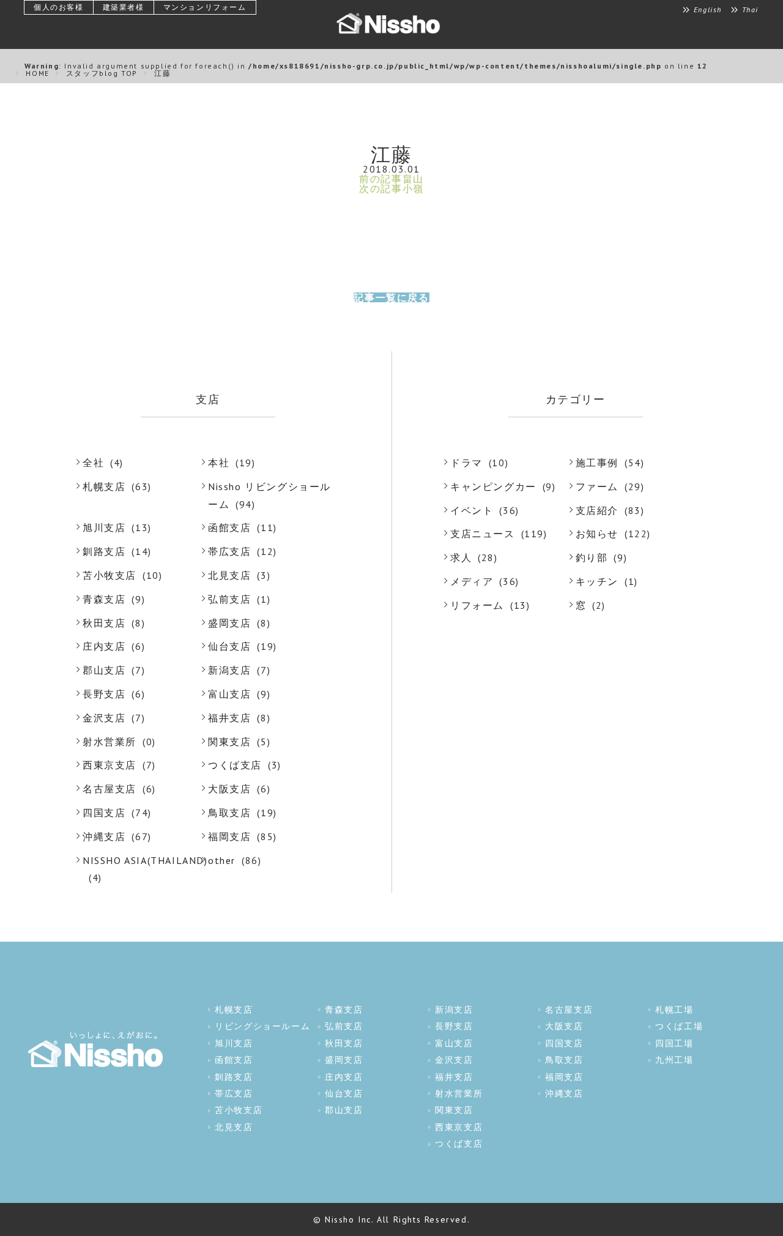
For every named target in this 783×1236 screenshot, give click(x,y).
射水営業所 (109, 741)
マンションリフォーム (205, 7)
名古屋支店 (109, 789)
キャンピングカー (493, 486)
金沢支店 (104, 718)
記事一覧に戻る (391, 297)
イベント (471, 510)
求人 (461, 557)
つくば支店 (235, 765)
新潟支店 (229, 670)
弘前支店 (229, 599)
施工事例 (597, 462)
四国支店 (104, 812)
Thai (750, 9)
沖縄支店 (104, 836)
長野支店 (104, 694)
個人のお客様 (59, 7)
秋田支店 (104, 623)
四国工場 (674, 1043)
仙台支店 (229, 646)
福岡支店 (229, 836)
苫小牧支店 (109, 575)
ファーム (597, 486)
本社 (218, 462)
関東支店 (229, 741)
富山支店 (229, 694)
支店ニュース (482, 533)
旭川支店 (104, 527)
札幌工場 (674, 1009)
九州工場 (674, 1059)
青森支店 (104, 599)
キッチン (597, 581)
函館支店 (229, 527)
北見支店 (229, 575)
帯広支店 (229, 551)
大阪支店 (229, 789)
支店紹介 (597, 510)
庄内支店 (104, 646)
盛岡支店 (229, 623)
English (708, 9)
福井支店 (229, 718)
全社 (93, 462)
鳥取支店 (229, 812)
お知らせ (597, 533)
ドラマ (466, 462)
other (222, 860)
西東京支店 (109, 765)
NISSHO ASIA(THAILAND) (145, 860)
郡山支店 (104, 670)
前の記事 (391, 179)
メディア (471, 581)
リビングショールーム (262, 1026)
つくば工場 (679, 1026)
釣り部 (592, 557)
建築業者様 (123, 7)
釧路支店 (104, 551)
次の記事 (391, 188)
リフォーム (477, 605)
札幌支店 (104, 486)
